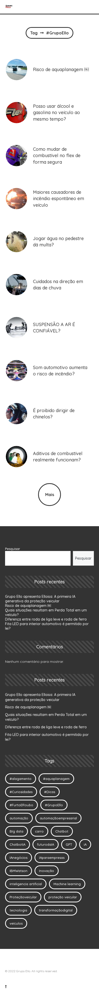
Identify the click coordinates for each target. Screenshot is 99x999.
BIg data (16, 831)
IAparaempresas (51, 858)
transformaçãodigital (56, 910)
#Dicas (49, 792)
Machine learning (67, 884)
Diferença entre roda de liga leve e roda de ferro (46, 619)
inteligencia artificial (26, 884)
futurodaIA (45, 844)
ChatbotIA (17, 844)
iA (85, 844)
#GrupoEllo (54, 805)
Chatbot (61, 831)
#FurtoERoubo (21, 805)
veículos (16, 923)
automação (19, 818)
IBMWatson (18, 871)
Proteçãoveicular (23, 897)
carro (39, 831)
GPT (69, 844)
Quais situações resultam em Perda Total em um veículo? (46, 717)
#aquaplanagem (56, 779)
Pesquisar (12, 549)
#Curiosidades (21, 792)
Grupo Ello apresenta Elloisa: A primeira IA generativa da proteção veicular (40, 598)
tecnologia (18, 910)
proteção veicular (62, 897)
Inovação (46, 871)
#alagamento (20, 779)
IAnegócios (18, 858)
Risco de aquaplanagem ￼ (28, 605)
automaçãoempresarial (58, 818)
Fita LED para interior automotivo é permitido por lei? (47, 737)
